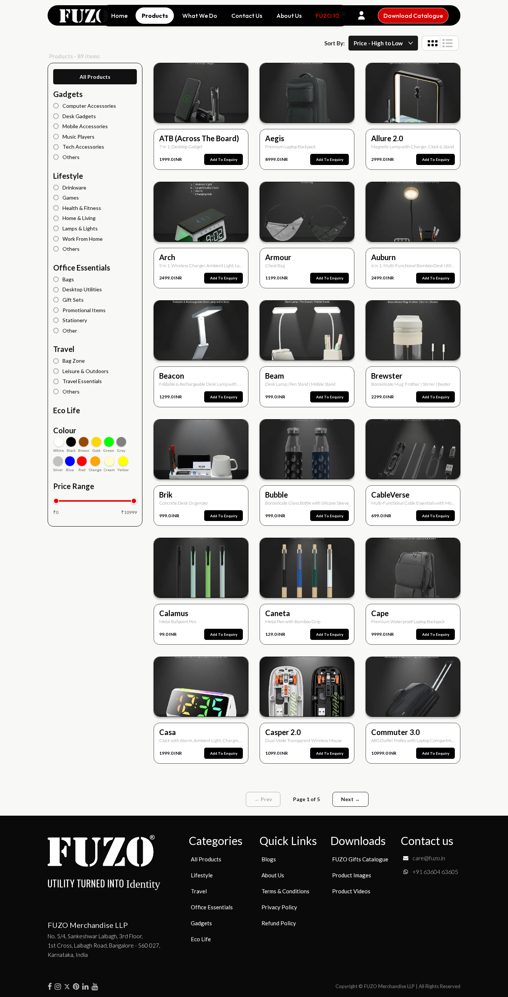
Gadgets (68, 94)
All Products (95, 77)
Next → (350, 799)
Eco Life (66, 410)
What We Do (199, 15)
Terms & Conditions (285, 891)
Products (155, 15)
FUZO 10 (327, 15)
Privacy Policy (279, 907)
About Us (289, 15)
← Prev (263, 799)
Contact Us (246, 15)
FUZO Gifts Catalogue (360, 859)
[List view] (447, 43)
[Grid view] (432, 43)
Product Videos (351, 891)
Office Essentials (81, 267)
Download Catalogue (413, 15)
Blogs (268, 859)
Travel (63, 348)
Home (119, 15)
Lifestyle (68, 175)
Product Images (351, 875)
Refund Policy (278, 923)
